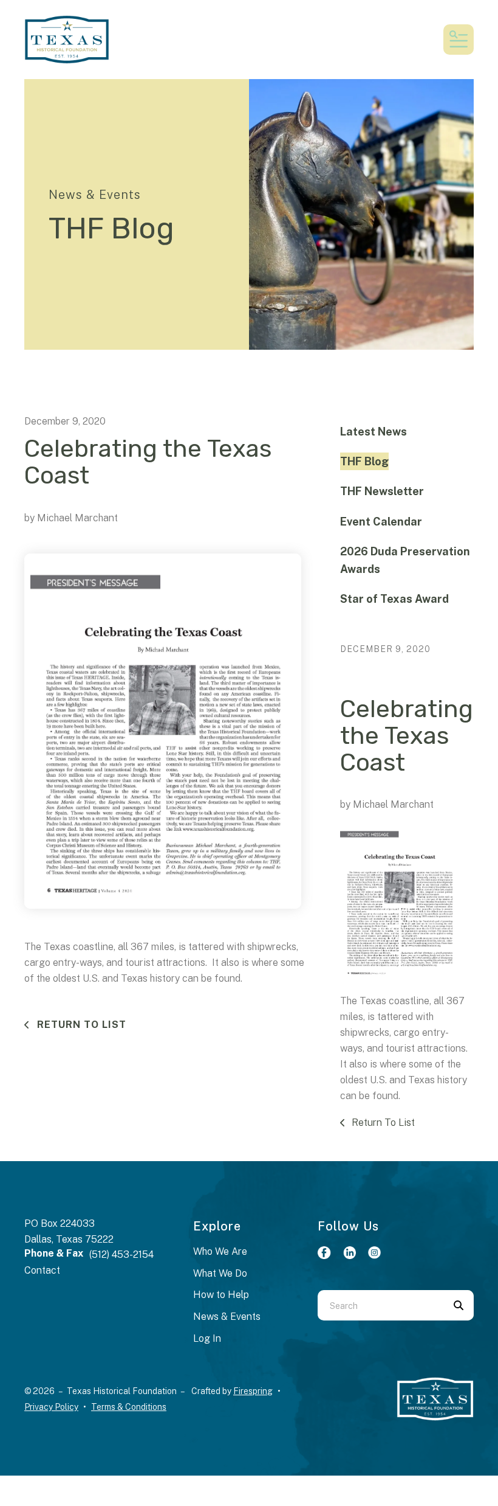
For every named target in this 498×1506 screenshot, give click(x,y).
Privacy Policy (51, 1407)
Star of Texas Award (394, 598)
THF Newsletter (382, 491)
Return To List (80, 1024)
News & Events (227, 1316)
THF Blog (364, 461)
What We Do (220, 1273)
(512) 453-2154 (121, 1254)
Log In (207, 1338)
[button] (458, 39)
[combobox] (380, 1305)
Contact (42, 1270)
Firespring (253, 1391)
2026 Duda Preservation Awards (405, 560)
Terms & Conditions (128, 1407)
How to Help (221, 1294)
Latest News (373, 431)
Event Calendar (381, 521)
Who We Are (220, 1251)
